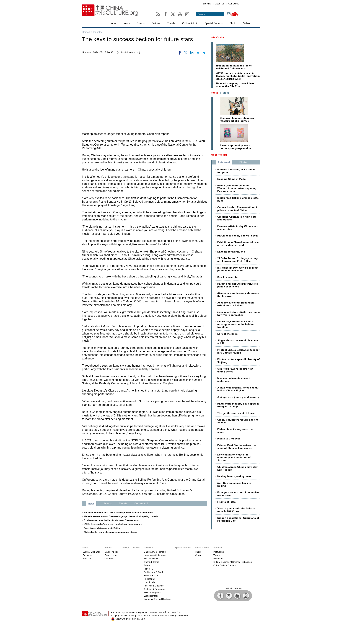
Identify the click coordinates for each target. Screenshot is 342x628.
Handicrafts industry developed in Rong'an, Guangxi (238, 405)
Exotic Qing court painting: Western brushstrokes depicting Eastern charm (236, 188)
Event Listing (111, 555)
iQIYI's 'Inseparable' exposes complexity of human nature (113, 524)
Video (246, 23)
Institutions (218, 552)
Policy (126, 547)
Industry (97, 31)
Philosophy (149, 579)
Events (140, 23)
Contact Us (233, 3)
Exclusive (87, 555)
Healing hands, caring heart (234, 476)
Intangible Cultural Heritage (157, 599)
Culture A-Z (150, 547)
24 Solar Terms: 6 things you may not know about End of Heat (237, 259)
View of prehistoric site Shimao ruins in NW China (236, 510)
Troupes (217, 555)
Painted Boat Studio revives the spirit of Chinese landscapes (236, 446)
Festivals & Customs (154, 586)
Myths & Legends (152, 592)
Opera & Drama (151, 562)
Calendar (109, 558)
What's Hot (217, 37)
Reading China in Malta (231, 178)
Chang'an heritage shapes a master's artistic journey (237, 119)
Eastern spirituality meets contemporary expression (235, 147)
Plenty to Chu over (228, 438)
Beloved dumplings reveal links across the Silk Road (235, 85)
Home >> (87, 31)
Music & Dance (151, 558)
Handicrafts (149, 582)
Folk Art (147, 565)
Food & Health (151, 575)
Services (217, 547)
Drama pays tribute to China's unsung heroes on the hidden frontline (235, 324)
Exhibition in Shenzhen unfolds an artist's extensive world (238, 243)
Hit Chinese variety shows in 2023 (237, 235)
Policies (156, 23)
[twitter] (185, 53)
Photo (233, 23)
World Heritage (151, 596)
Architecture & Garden (154, 572)
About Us (219, 3)
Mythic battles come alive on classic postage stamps (111, 532)
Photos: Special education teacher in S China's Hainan (238, 351)
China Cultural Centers (224, 565)
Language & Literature (155, 555)
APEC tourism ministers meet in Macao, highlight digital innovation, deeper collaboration (238, 76)
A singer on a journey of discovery (238, 397)
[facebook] (179, 53)
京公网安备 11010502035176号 (130, 619)
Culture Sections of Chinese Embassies (232, 562)
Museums (218, 558)
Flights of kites (226, 501)
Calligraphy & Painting (155, 552)
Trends (171, 23)
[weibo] (198, 53)
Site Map (207, 3)
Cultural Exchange (91, 552)
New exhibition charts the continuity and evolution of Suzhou (234, 457)
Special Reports (213, 23)
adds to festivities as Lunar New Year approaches (238, 313)
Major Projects (111, 552)
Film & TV (148, 569)
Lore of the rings (227, 333)
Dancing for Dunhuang (231, 251)
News (126, 23)
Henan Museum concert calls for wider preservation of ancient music (119, 512)
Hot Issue (87, 558)
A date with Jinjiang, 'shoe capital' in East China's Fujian (238, 389)
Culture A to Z (190, 23)
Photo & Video (202, 547)
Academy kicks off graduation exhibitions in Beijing (235, 304)
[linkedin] (192, 53)
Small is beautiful (227, 277)
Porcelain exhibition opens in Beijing (102, 528)
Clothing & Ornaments (154, 589)
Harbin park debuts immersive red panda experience (237, 285)
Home (113, 23)
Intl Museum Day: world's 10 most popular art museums (237, 269)
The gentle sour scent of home (236, 413)
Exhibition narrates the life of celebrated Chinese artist (111, 520)
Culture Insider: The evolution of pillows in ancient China (237, 209)
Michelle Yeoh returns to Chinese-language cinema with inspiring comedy (121, 516)
